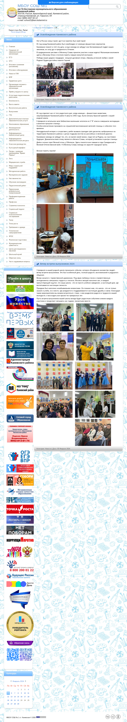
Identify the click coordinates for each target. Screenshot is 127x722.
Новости (48, 99)
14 (15, 697)
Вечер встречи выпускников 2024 (57, 264)
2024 (43, 28)
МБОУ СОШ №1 (32, 5)
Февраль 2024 (18, 681)
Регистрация (15, 32)
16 (21, 697)
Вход (24, 32)
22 (18, 700)
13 (11, 697)
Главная (37, 28)
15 (18, 697)
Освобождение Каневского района (58, 34)
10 (25, 693)
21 (15, 700)
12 (8, 697)
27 (11, 704)
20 (11, 700)
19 (8, 700)
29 (18, 704)
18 (28, 697)
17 (25, 697)
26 (8, 704)
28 (15, 704)
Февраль (50, 28)
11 (28, 693)
